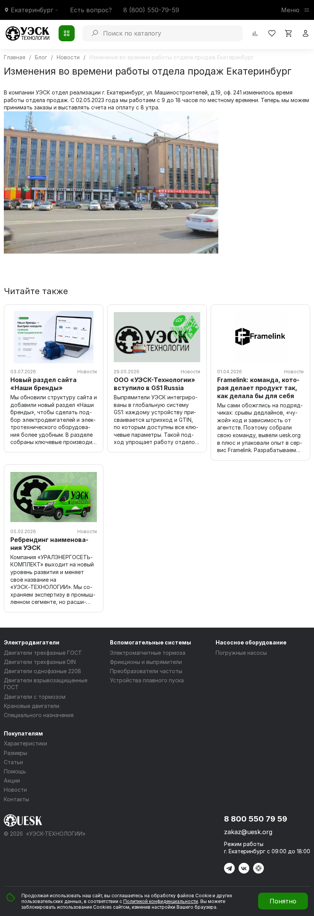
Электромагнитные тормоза (147, 652)
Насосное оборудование (251, 642)
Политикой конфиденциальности (160, 901)
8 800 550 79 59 (255, 818)
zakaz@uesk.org (248, 832)
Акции (12, 780)
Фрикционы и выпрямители (146, 662)
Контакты (16, 799)
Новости (15, 789)
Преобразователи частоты (146, 671)
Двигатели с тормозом (34, 696)
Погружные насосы (241, 652)
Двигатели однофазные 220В (42, 671)
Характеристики (25, 743)
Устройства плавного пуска (147, 680)
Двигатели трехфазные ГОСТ (43, 652)
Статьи (13, 762)
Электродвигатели (31, 642)
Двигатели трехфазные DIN (40, 662)
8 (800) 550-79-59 (151, 10)
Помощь (15, 771)
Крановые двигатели (31, 706)
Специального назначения (39, 715)
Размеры (15, 753)
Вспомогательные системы (150, 642)
